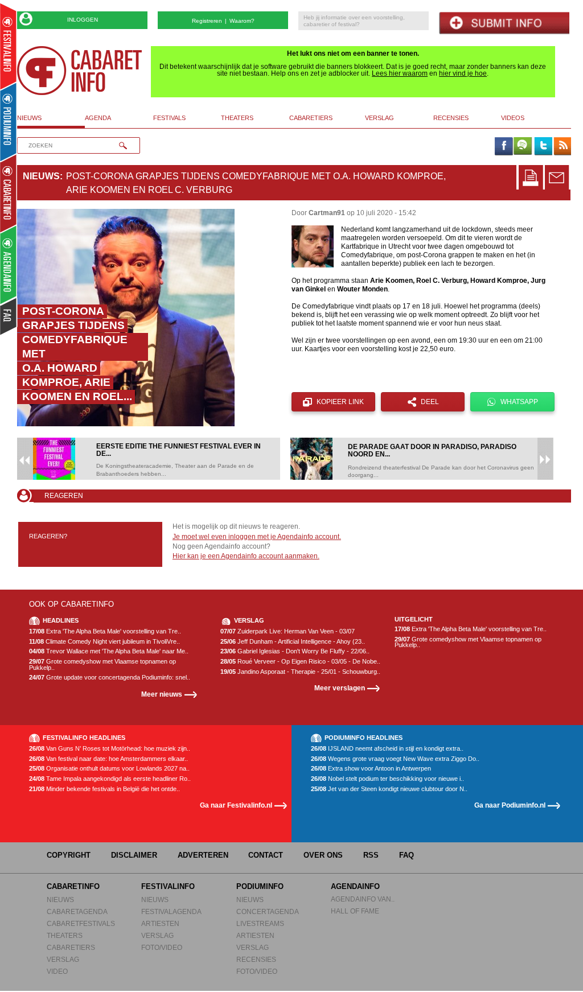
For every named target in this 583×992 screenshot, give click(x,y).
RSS (371, 855)
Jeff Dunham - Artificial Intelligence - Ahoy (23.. (292, 642)
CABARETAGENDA (77, 911)
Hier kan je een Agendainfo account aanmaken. (246, 556)
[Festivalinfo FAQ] (9, 316)
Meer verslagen (339, 687)
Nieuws (41, 176)
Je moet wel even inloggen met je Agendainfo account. (257, 536)
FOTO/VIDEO (161, 947)
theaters (237, 117)
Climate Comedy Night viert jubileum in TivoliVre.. (104, 642)
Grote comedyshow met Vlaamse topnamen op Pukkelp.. (102, 664)
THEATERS (65, 935)
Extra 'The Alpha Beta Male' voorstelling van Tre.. (105, 631)
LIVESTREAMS (260, 923)
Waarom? (241, 21)
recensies (451, 117)
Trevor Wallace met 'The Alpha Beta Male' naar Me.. (108, 651)
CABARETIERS (71, 947)
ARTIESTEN (160, 923)
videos (512, 117)
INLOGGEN (82, 20)
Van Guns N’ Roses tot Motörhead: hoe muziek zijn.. (109, 749)
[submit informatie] (504, 23)
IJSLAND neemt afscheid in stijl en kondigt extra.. (387, 749)
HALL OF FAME (355, 911)
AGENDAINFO (355, 886)
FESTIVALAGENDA (171, 911)
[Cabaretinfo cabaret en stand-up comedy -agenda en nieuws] (8, 193)
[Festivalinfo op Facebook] (503, 147)
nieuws (29, 117)
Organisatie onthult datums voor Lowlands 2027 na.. (109, 768)
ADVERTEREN (203, 855)
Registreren (207, 21)
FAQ (406, 855)
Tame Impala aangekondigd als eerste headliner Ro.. (110, 779)
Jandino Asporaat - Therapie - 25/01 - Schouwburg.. (300, 672)
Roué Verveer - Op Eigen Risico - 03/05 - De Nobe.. (300, 661)
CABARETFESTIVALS (81, 923)
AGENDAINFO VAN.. (363, 899)
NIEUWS (60, 899)
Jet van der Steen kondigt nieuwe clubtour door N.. (389, 789)
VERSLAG (63, 959)
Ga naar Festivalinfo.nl (236, 805)
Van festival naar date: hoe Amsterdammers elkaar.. (108, 759)
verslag (379, 117)
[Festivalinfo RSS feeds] (562, 147)
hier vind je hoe (463, 73)
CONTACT (265, 855)
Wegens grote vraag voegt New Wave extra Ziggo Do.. (395, 759)
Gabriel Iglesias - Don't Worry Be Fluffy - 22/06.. (294, 651)
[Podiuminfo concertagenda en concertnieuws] (9, 121)
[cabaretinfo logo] (79, 70)
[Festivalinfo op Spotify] (522, 147)
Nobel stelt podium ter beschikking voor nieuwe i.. (387, 779)
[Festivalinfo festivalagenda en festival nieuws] (8, 46)
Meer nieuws (161, 694)
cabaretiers (310, 117)
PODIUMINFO (260, 886)
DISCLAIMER (134, 855)
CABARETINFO (73, 886)
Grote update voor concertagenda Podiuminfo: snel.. (109, 677)
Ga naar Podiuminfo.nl (509, 805)
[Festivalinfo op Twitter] (542, 147)
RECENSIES (256, 959)
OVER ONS (323, 855)
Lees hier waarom (400, 73)
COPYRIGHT (69, 855)
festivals (169, 117)
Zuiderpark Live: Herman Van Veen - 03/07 (287, 631)
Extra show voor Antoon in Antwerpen (371, 768)
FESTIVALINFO (168, 886)
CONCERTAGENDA (267, 911)
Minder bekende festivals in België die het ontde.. (104, 789)
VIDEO (57, 971)
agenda (98, 117)
